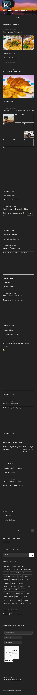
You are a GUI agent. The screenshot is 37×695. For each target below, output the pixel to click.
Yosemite (23, 603)
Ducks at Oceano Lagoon (13, 248)
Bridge (18, 573)
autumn (6, 573)
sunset (6, 600)
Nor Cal (22, 586)
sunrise (25, 597)
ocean (28, 586)
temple (12, 600)
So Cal (11, 597)
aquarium (21, 566)
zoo (30, 603)
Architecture (7, 569)
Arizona (16, 569)
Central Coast (27, 573)
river (23, 590)
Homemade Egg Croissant (13, 71)
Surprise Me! (6, 542)
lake (26, 580)
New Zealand (8, 586)
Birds (12, 573)
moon (13, 583)
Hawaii (26, 576)
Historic (6, 580)
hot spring (14, 580)
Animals (13, 566)
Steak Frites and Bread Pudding (15, 209)
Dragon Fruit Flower (11, 403)
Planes (11, 590)
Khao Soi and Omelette (12, 32)
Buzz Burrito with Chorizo (13, 296)
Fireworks (7, 576)
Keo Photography (15, 10)
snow (5, 597)
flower (14, 576)
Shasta (16, 593)
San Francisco (8, 593)
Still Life (17, 597)
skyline (29, 593)
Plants (17, 590)
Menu (19, 17)
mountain (20, 583)
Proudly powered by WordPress (12, 690)
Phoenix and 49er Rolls (12, 481)
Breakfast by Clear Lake (12, 442)
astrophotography (26, 569)
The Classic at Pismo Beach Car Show (18, 110)
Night (16, 586)
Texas (19, 600)
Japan (21, 580)
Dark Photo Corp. (16, 679)
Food (20, 576)
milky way (7, 583)
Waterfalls (7, 603)
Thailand (25, 600)
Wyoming (15, 603)
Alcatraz (6, 566)
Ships (22, 593)
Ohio (5, 590)
